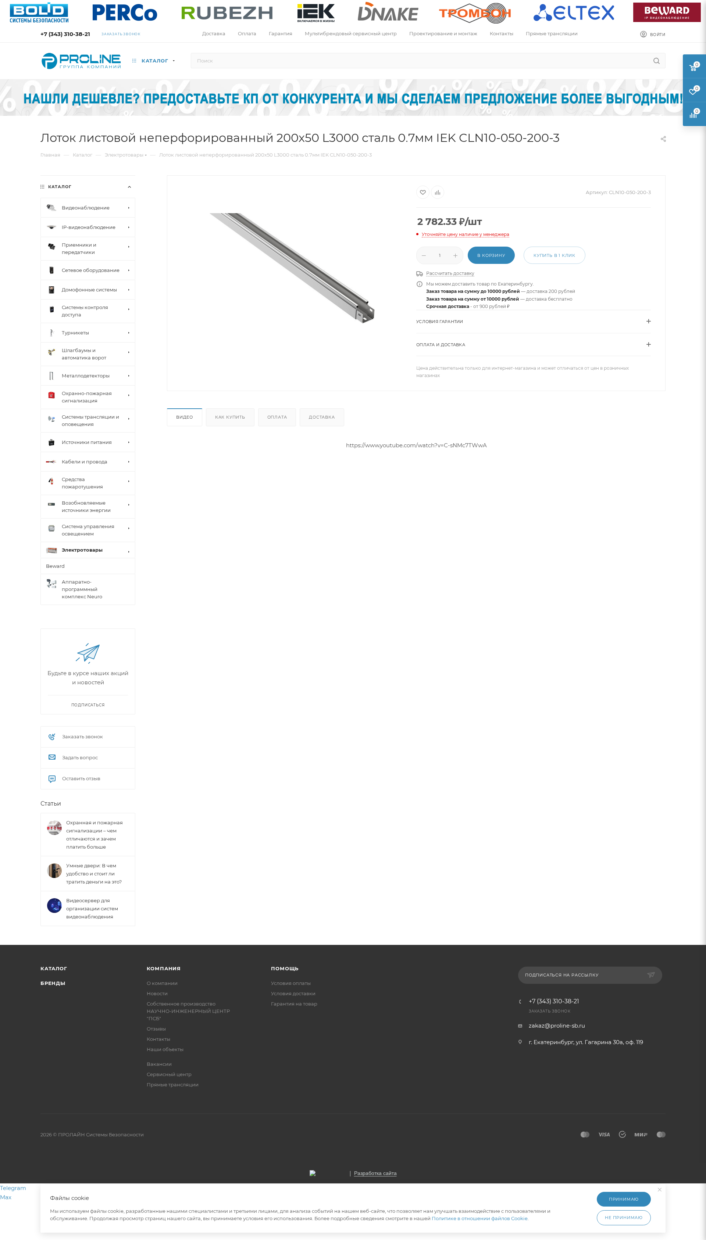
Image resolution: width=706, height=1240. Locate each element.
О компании (162, 983)
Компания (164, 968)
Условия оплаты (291, 983)
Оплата (277, 417)
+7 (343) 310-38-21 (65, 34)
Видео (184, 417)
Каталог (53, 968)
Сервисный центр (169, 1074)
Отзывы (156, 1029)
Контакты (158, 1039)
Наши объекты (165, 1049)
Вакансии (159, 1064)
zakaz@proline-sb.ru (557, 1025)
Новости (157, 993)
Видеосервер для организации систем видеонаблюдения (92, 908)
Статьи (50, 803)
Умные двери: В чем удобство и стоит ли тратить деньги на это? (94, 874)
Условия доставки (293, 993)
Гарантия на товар (294, 1004)
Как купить (230, 417)
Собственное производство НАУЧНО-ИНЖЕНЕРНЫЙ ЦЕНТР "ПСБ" (188, 1011)
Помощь (285, 968)
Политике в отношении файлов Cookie (480, 1218)
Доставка (322, 417)
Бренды (52, 983)
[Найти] (657, 60)
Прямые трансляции (173, 1084)
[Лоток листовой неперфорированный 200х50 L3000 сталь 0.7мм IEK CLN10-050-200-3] (292, 268)
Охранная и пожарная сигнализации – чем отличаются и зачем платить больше (94, 835)
